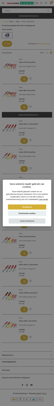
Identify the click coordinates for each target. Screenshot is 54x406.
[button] (27, 220)
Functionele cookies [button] (27, 213)
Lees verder (43, 199)
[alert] (27, 203)
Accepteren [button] (27, 207)
